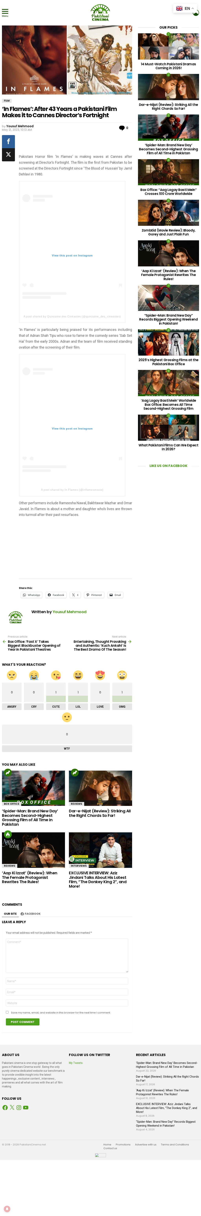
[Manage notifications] (7, 1209)
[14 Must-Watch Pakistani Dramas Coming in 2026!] (168, 46)
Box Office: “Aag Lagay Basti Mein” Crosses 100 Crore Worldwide (168, 191)
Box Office (11, 804)
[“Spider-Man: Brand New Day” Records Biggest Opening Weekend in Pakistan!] (168, 298)
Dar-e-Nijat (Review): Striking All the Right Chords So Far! (100, 813)
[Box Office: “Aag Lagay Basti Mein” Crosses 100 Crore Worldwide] (168, 172)
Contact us (110, 1148)
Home (107, 1144)
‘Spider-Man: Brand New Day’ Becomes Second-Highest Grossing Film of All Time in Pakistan (30, 817)
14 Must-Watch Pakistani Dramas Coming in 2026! (168, 66)
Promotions (123, 1144)
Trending (8, 772)
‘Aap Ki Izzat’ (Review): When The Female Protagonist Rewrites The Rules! (29, 877)
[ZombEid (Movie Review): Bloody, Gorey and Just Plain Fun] (168, 213)
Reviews (76, 804)
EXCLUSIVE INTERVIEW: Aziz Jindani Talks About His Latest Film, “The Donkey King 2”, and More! (97, 879)
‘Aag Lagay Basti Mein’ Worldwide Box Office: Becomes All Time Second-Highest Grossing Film (168, 404)
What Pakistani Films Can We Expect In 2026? (168, 447)
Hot (8, 834)
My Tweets (76, 1062)
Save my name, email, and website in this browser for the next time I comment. (61, 1012)
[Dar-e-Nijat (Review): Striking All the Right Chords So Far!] (100, 788)
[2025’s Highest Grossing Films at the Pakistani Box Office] (168, 342)
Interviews (79, 866)
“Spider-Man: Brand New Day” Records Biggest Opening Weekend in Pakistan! (168, 319)
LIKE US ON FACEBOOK (168, 465)
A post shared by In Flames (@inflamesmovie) (72, 489)
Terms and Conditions (175, 1144)
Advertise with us (145, 1144)
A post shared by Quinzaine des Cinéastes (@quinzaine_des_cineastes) (72, 316)
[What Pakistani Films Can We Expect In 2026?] (168, 428)
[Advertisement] (84, 143)
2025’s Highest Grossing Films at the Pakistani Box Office (168, 362)
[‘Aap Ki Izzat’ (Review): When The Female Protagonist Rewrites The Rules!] (33, 850)
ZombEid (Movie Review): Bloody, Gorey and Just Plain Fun (168, 232)
